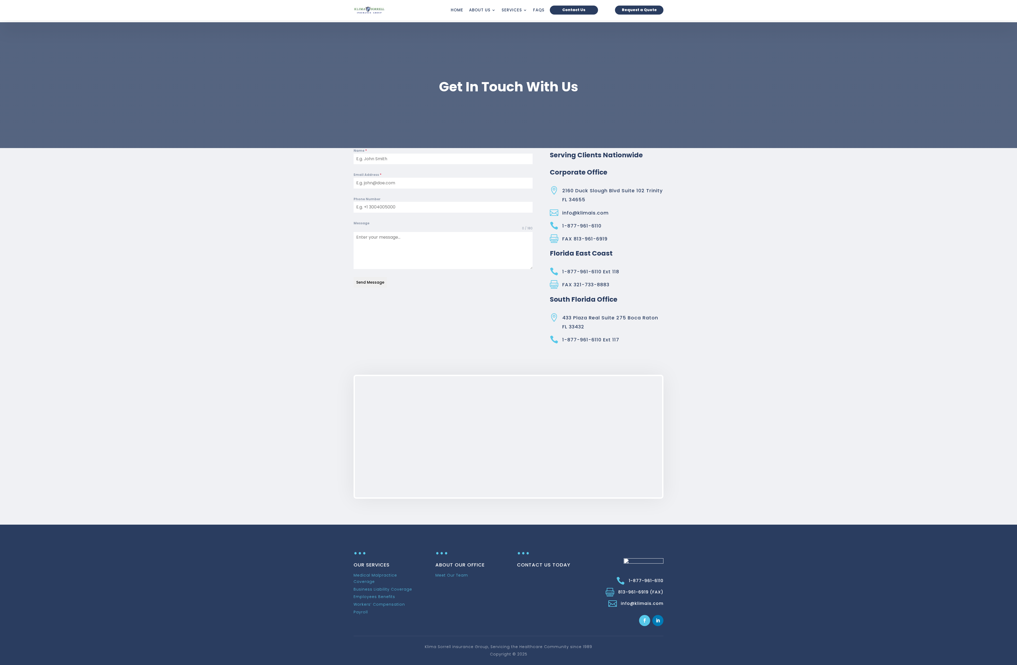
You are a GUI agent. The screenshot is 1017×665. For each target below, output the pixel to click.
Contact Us (573, 9)
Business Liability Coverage (383, 589)
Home (457, 10)
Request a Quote (639, 9)
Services (512, 10)
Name (360, 150)
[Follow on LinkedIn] (657, 620)
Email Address (367, 174)
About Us (479, 10)
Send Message (370, 282)
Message (361, 223)
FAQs (539, 10)
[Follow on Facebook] (644, 620)
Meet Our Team (451, 575)
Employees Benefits (374, 596)
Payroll (361, 612)
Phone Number (367, 199)
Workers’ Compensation (379, 604)
